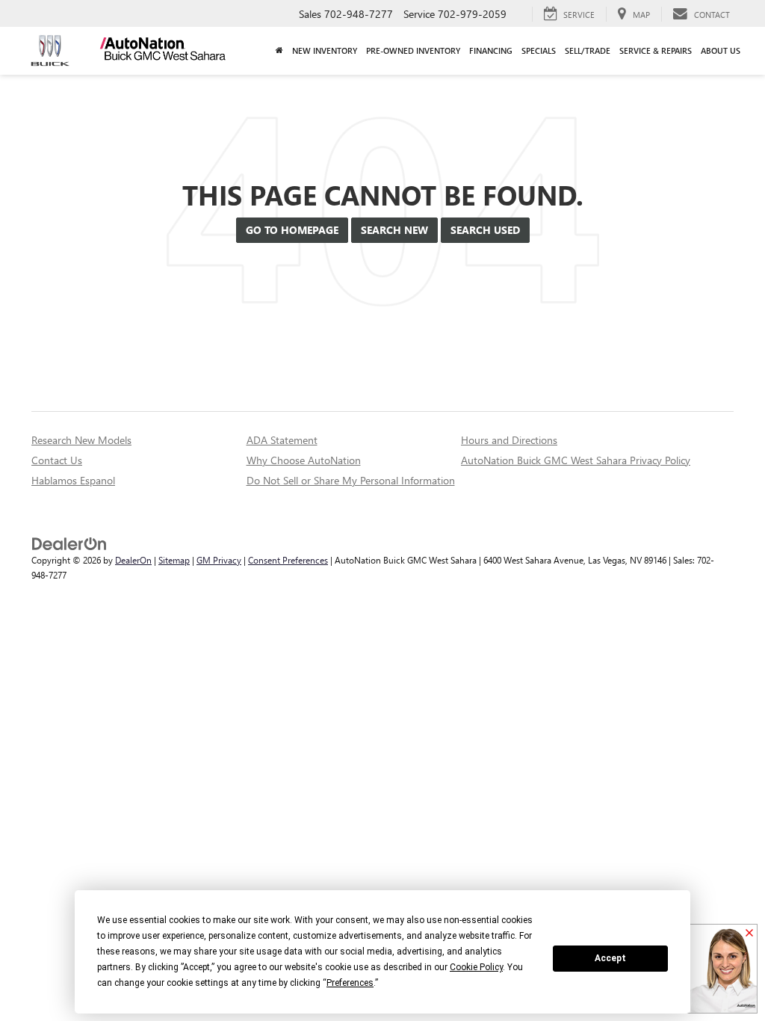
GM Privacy (218, 560)
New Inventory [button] (324, 50)
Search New (394, 230)
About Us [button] (720, 50)
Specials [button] (538, 50)
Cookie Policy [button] (476, 967)
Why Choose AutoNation (304, 460)
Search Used (485, 230)
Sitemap (174, 560)
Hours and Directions (509, 440)
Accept (610, 958)
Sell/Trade (587, 50)
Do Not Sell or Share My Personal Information (351, 480)
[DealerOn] (69, 543)
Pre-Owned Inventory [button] (413, 50)
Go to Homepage (292, 230)
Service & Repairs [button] (655, 50)
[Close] (749, 934)
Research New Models (81, 440)
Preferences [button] (350, 983)
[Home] (279, 51)
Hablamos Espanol (73, 480)
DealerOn (133, 560)
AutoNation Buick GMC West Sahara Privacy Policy (575, 460)
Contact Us (56, 460)
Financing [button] (490, 50)
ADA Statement (282, 440)
